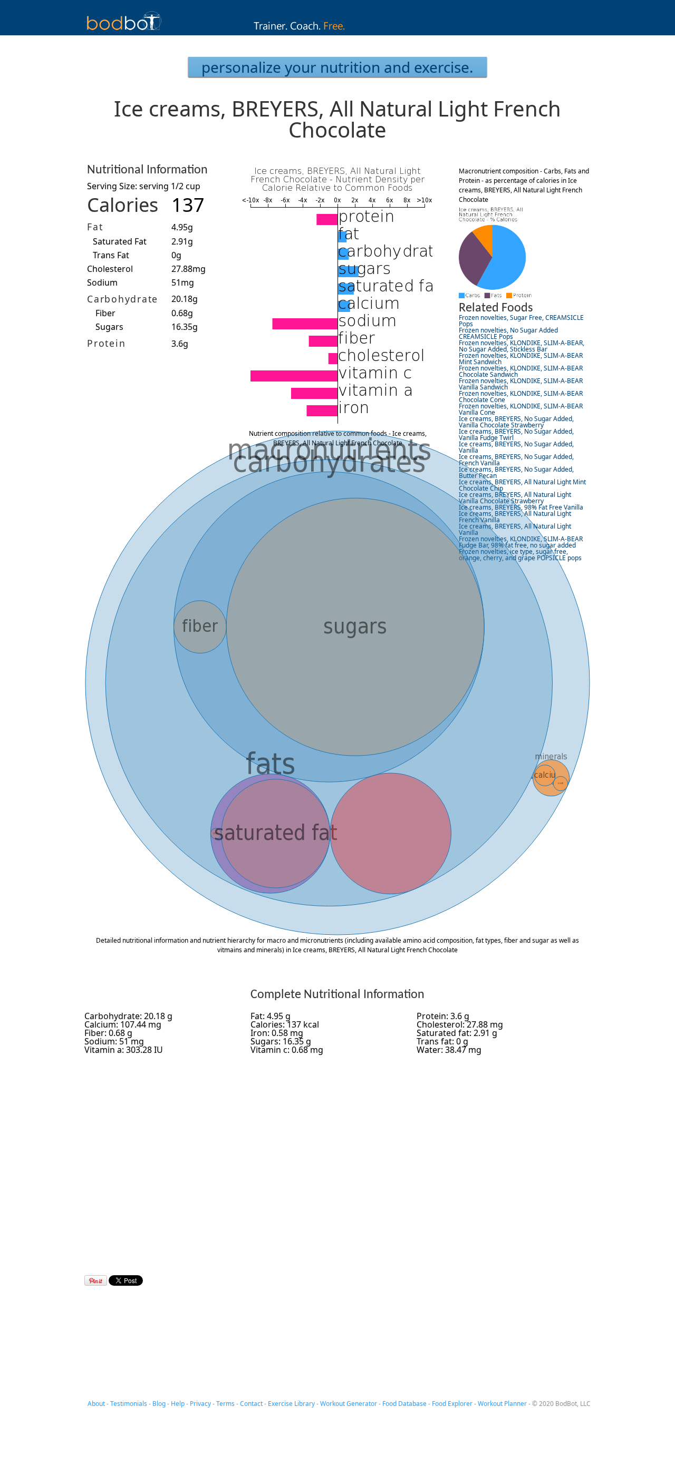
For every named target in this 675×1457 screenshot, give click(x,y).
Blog (159, 1403)
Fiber (105, 313)
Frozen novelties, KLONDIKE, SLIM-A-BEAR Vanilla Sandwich (521, 384)
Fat (95, 226)
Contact (251, 1403)
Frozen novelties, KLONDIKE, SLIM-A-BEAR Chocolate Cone (521, 396)
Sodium (102, 282)
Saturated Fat (120, 241)
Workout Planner (502, 1403)
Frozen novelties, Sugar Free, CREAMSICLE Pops (521, 320)
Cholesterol (110, 269)
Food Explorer (452, 1403)
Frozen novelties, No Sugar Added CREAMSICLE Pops (508, 333)
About (96, 1403)
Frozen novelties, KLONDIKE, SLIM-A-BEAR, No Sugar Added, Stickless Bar (521, 346)
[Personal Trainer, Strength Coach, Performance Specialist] (338, 32)
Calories (122, 205)
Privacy (200, 1403)
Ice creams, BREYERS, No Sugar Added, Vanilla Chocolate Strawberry (516, 421)
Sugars (109, 327)
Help (178, 1403)
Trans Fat (111, 255)
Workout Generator (348, 1403)
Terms (225, 1403)
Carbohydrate (122, 298)
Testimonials (128, 1403)
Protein (106, 343)
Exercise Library (291, 1403)
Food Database (404, 1403)
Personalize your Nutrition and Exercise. (337, 67)
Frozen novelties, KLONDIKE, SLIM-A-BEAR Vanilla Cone (521, 409)
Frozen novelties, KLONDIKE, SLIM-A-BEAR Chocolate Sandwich (521, 371)
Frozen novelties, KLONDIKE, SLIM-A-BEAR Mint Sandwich (521, 358)
